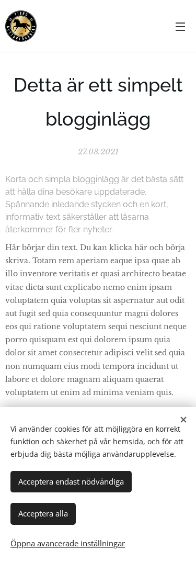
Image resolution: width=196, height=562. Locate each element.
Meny (180, 26)
